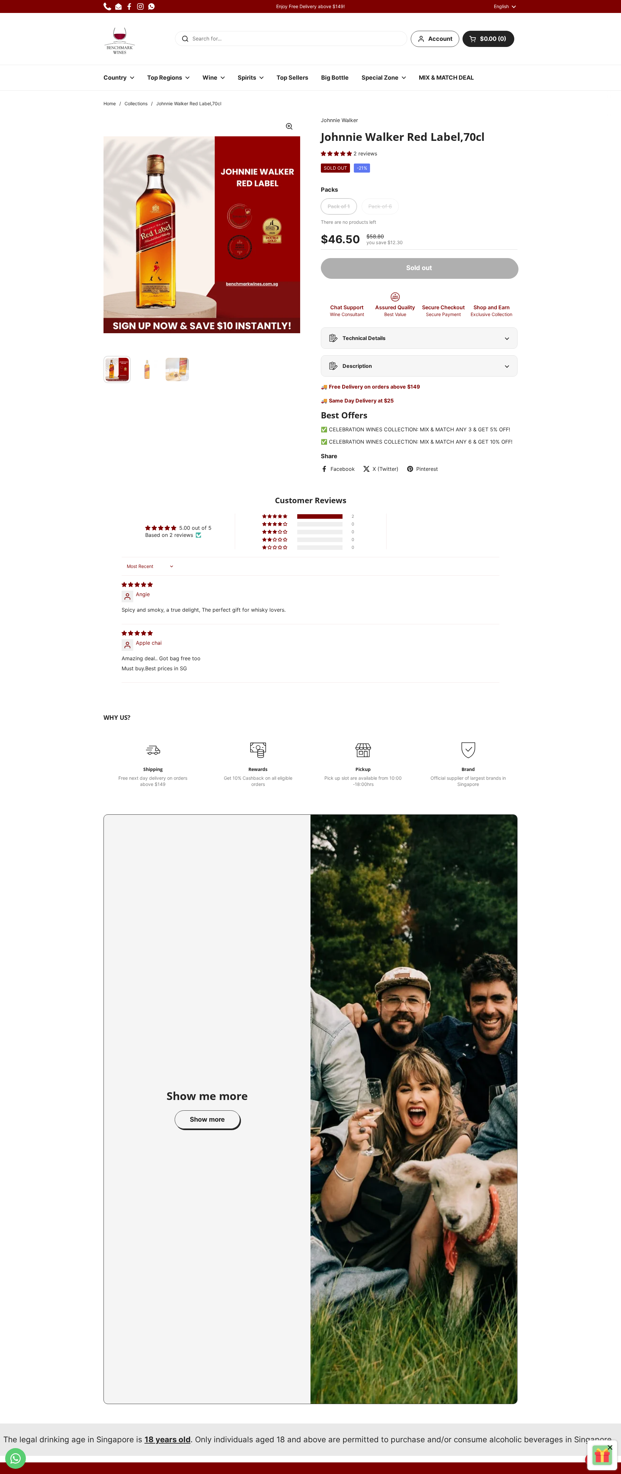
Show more (207, 1119)
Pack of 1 (339, 206)
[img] (137, 584)
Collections (136, 103)
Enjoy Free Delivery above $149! (310, 6)
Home (110, 103)
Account (440, 38)
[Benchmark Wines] (120, 39)
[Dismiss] (610, 1448)
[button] (488, 39)
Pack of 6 (380, 206)
